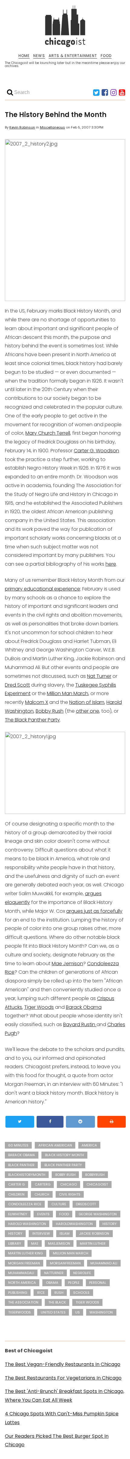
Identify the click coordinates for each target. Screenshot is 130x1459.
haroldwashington (74, 1223)
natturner (53, 1272)
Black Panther (21, 1165)
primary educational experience (42, 588)
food (64, 1214)
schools (81, 1292)
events (43, 1214)
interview (41, 1233)
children (16, 1194)
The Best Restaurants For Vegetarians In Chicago (63, 1377)
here (111, 564)
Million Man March (67, 693)
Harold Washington (27, 1223)
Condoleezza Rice (24, 1204)
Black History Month (64, 1155)
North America (22, 1282)
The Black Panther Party (32, 719)
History (15, 1233)
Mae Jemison (67, 963)
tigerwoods (19, 1312)
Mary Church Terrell (47, 433)
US (77, 1312)
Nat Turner (99, 676)
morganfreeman (65, 1263)
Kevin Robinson (22, 127)
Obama (52, 1282)
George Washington (98, 1214)
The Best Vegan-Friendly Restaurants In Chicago (62, 1364)
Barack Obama (84, 1007)
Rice (41, 1292)
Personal (97, 1282)
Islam (65, 1233)
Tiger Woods (39, 1007)
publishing (17, 1292)
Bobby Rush (49, 711)
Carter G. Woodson (96, 450)
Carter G (16, 1184)
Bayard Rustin (79, 1024)
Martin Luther (93, 1243)
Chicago (68, 1184)
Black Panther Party (63, 1165)
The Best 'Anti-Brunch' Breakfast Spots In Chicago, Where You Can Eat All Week (64, 1396)
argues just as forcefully (94, 911)
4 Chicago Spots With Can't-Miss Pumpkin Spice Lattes (62, 1418)
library (14, 1243)
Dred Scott (17, 684)
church (41, 1194)
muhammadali (21, 1272)
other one (87, 711)
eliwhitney (17, 1214)
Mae (34, 1243)
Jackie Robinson (94, 1233)
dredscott (86, 1204)
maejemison (59, 1243)
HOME (24, 55)
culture (58, 1204)
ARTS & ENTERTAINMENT (73, 55)
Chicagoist (97, 1184)
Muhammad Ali (103, 1263)
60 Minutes (18, 1145)
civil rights (69, 1194)
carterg (42, 1184)
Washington (101, 1312)
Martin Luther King (25, 1253)
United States (53, 1312)
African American (55, 1145)
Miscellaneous (52, 127)
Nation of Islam (86, 702)
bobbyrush (95, 1174)
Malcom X (36, 702)
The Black (57, 1302)
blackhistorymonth (26, 1174)
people (74, 1282)
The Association (23, 1302)
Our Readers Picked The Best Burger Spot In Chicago (57, 1440)
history (109, 1223)
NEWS (39, 55)
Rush (58, 1292)
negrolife (82, 1272)
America (89, 1145)
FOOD (106, 55)
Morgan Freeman (24, 1263)
